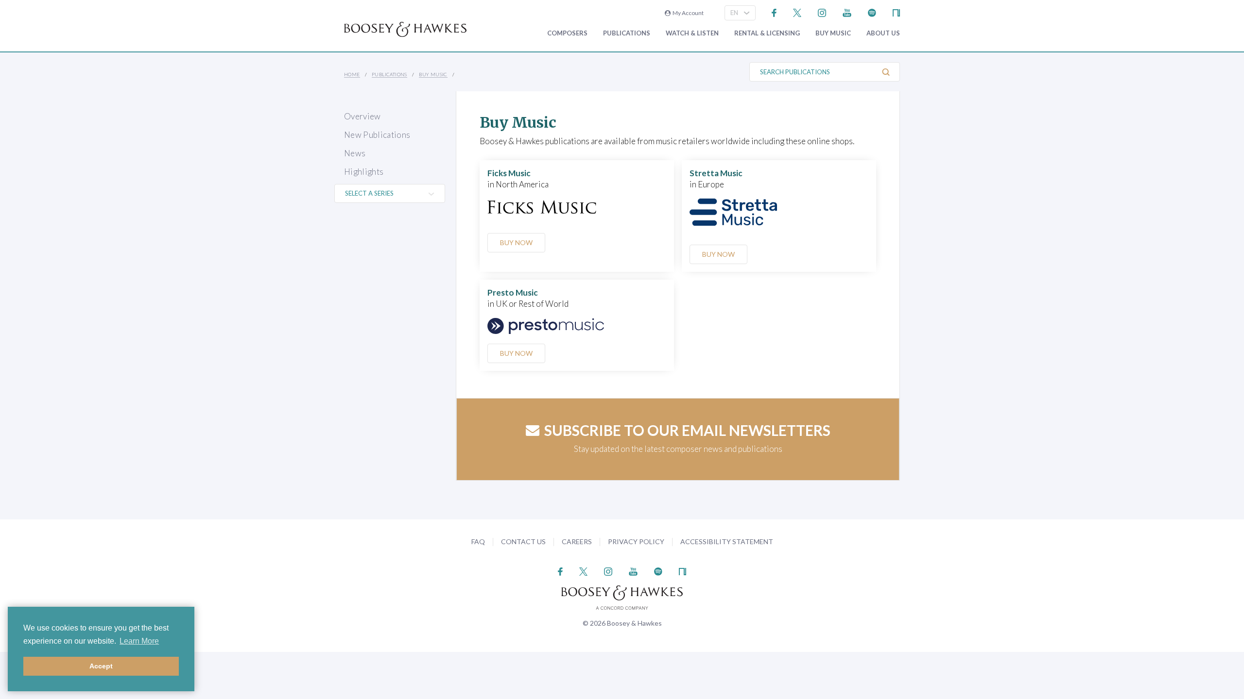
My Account (687, 13)
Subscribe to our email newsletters (687, 430)
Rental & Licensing (767, 33)
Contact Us (523, 541)
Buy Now (516, 242)
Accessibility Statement (726, 541)
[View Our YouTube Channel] (847, 12)
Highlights (363, 171)
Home (352, 74)
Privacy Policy (636, 541)
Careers (577, 541)
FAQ (478, 541)
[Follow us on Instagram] (822, 12)
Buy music (833, 33)
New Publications (377, 135)
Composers (567, 33)
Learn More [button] (139, 641)
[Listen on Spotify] (872, 12)
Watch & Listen (692, 33)
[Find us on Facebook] (774, 12)
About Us (883, 33)
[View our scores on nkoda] (896, 12)
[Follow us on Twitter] (797, 12)
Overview (362, 116)
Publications (626, 33)
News (354, 153)
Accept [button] (101, 666)
